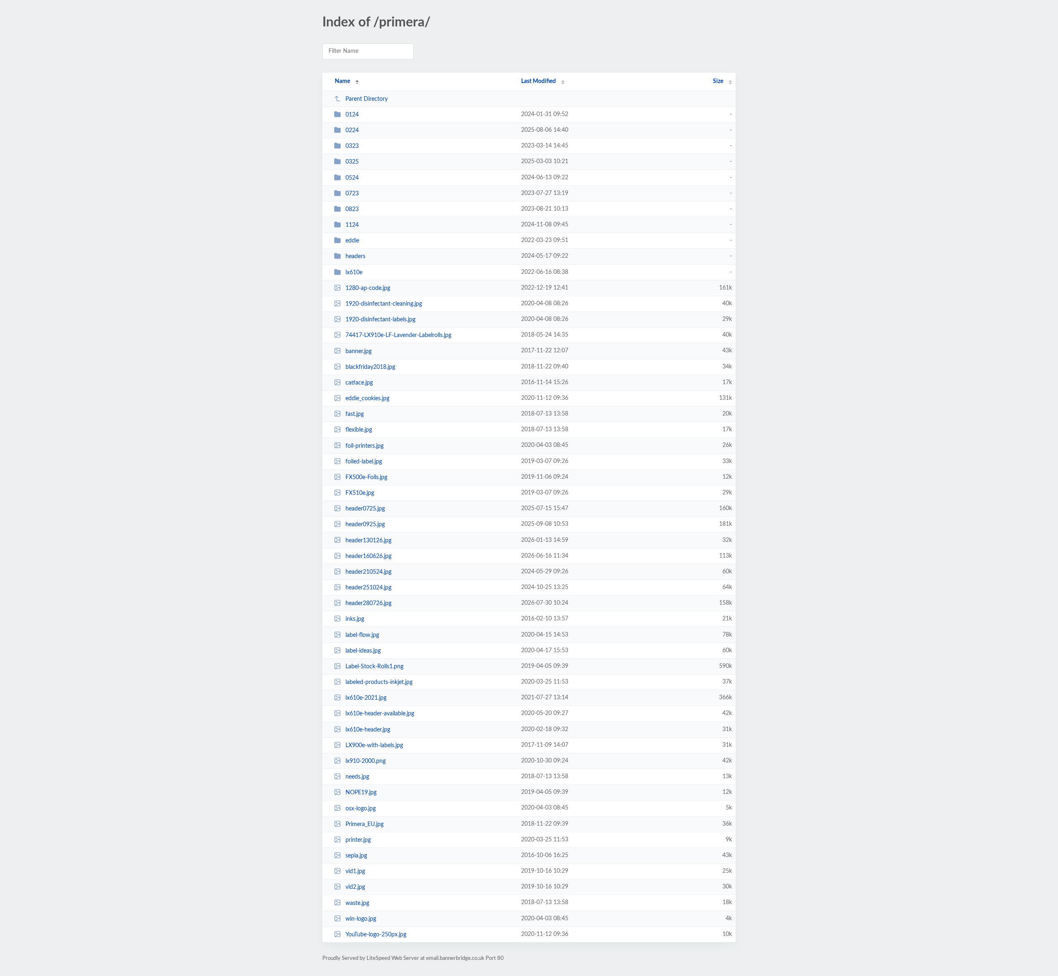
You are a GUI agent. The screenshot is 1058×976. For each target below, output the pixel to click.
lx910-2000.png (366, 761)
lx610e (354, 272)
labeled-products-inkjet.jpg (379, 682)
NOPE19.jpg (361, 793)
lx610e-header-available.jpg (380, 714)
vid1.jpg (355, 871)
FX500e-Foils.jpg (366, 477)
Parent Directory (367, 99)
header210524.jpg (368, 572)
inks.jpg (355, 619)
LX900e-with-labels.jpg (374, 745)
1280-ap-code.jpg (368, 288)
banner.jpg (359, 351)
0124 (352, 115)
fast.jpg (355, 414)
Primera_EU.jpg (365, 824)
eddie (352, 241)
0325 (352, 162)
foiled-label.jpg (364, 462)
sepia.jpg (356, 856)
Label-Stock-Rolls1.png (374, 667)
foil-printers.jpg (365, 446)
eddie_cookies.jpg (367, 398)
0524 (352, 178)
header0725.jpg (365, 509)
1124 (352, 225)
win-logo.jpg (361, 919)
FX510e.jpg (360, 493)
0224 (352, 130)
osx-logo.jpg (361, 808)
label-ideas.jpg (363, 651)
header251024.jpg (368, 588)
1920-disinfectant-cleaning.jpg (384, 304)
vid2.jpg (355, 887)
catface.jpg (359, 383)
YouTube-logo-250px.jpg (376, 935)
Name (342, 81)
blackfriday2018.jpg (370, 367)
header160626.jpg (368, 556)
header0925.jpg (365, 524)
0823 (352, 209)
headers (355, 256)
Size (718, 81)
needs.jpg (357, 777)
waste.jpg (357, 903)
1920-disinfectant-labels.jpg (380, 320)
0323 (352, 146)
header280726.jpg (368, 603)
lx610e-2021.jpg (366, 698)
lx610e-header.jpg (368, 730)
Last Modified (538, 81)
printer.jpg (358, 840)
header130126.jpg (368, 540)
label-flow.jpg (362, 635)
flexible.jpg (359, 430)
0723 (352, 194)
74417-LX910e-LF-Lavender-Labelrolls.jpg (398, 335)
